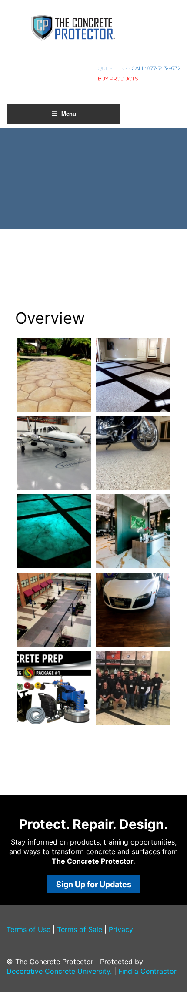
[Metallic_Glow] (54, 531)
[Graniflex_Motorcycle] (133, 453)
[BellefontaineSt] (54, 610)
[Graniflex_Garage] (133, 375)
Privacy (121, 929)
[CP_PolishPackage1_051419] (54, 688)
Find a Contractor (147, 971)
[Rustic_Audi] (133, 610)
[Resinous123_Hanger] (54, 453)
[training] (133, 688)
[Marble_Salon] (133, 531)
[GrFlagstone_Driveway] (54, 375)
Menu (68, 113)
